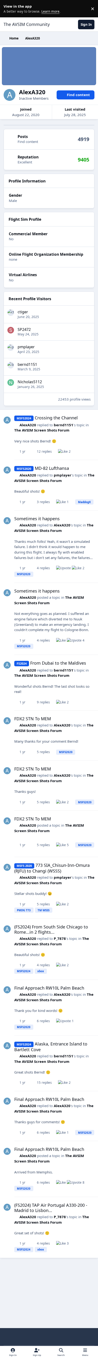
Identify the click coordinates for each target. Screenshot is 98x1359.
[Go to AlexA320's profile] (7, 420)
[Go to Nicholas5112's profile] (10, 382)
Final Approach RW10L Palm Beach (49, 988)
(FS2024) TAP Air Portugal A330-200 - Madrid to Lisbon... (50, 1207)
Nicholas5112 (30, 381)
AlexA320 (28, 424)
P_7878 (60, 938)
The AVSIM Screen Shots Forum (41, 430)
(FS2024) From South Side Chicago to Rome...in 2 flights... (51, 929)
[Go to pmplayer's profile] (10, 347)
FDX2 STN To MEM (32, 718)
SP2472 (24, 329)
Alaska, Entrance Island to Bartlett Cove (50, 1046)
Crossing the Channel (56, 418)
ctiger (23, 311)
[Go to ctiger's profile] (10, 312)
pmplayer (26, 346)
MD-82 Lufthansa (52, 468)
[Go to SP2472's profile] (10, 330)
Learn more (9, 8)
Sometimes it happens (37, 518)
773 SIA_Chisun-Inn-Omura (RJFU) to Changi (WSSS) (52, 868)
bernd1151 (27, 364)
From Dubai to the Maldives (58, 663)
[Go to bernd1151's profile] (10, 365)
